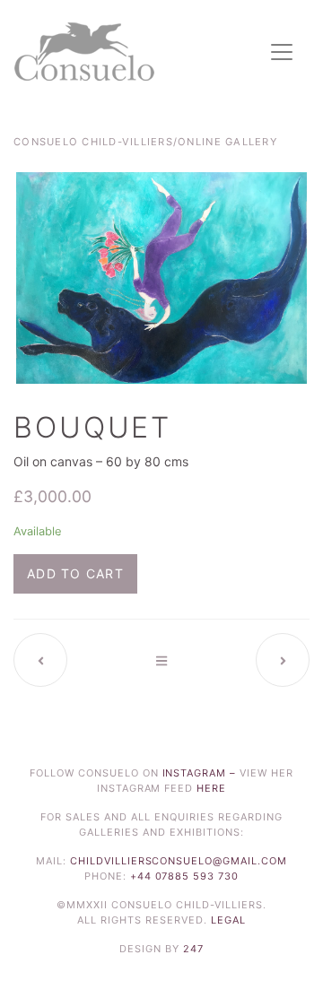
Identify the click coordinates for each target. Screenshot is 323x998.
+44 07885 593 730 (185, 876)
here (211, 788)
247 (193, 948)
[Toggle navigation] (282, 52)
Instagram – (201, 773)
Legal (228, 920)
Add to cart (75, 573)
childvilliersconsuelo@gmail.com (179, 861)
